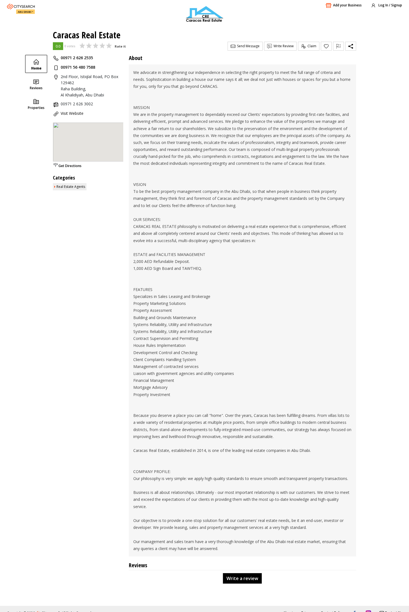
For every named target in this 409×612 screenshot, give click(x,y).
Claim (311, 46)
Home (36, 68)
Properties (36, 107)
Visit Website (72, 113)
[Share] (350, 46)
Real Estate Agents (70, 186)
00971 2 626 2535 (77, 57)
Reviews (36, 88)
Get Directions (70, 165)
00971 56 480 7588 (78, 67)
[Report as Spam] (338, 46)
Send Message (247, 46)
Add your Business (347, 5)
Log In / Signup (390, 5)
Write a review (242, 578)
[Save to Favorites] (326, 46)
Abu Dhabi (24, 12)
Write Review (283, 46)
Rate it (120, 46)
